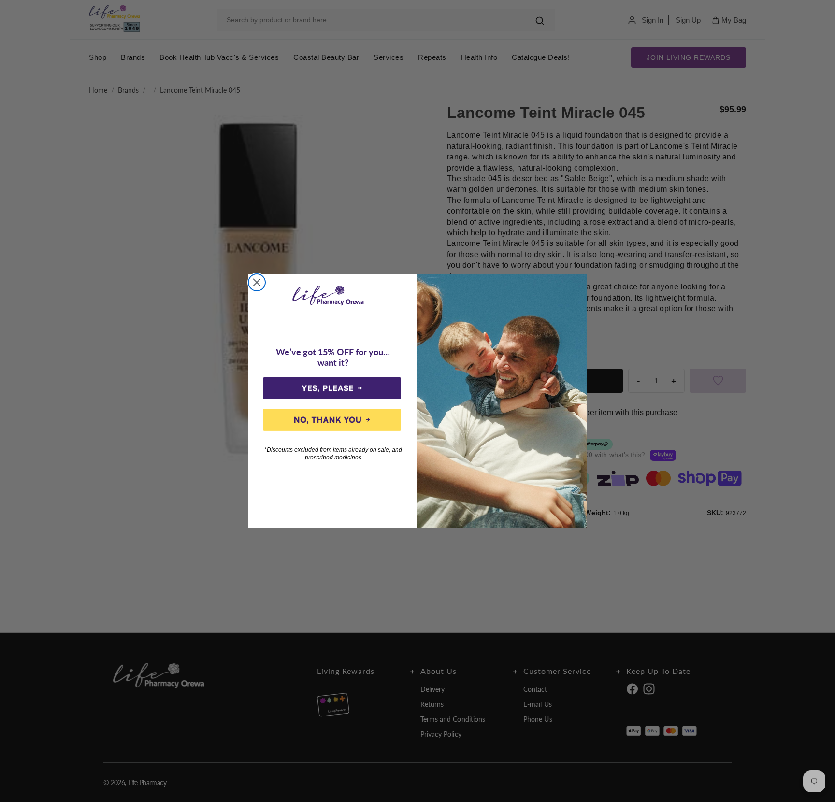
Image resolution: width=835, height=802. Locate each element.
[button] (332, 388)
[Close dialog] (256, 282)
